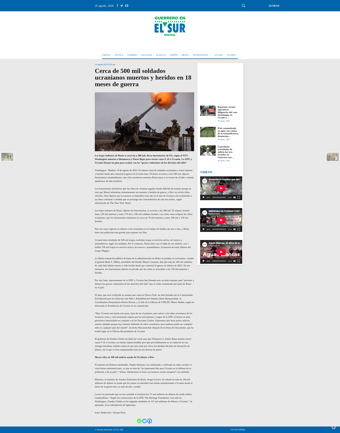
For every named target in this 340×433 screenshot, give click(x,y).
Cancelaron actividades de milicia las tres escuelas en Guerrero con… (226, 152)
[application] (221, 188)
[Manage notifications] (334, 427)
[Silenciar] (234, 197)
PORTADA (106, 55)
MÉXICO (185, 55)
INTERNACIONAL (200, 55)
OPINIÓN (174, 55)
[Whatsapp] (139, 421)
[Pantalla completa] (238, 197)
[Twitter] (144, 421)
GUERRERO (132, 55)
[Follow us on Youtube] (126, 5)
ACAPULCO (161, 55)
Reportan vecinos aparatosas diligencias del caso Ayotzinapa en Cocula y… (227, 112)
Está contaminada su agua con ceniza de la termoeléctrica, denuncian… (228, 132)
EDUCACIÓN (146, 55)
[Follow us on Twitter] (122, 5)
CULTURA (218, 55)
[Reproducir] (203, 197)
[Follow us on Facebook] (118, 5)
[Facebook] (149, 421)
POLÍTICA (119, 55)
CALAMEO (231, 55)
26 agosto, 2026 (104, 5)
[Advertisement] (221, 80)
